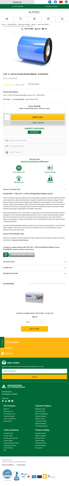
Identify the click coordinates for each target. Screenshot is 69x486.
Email (38, 29)
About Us (6, 409)
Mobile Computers (40, 436)
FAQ (5, 450)
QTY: (28, 322)
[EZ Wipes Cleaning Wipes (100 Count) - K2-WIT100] (34, 297)
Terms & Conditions (9, 419)
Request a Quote (40, 419)
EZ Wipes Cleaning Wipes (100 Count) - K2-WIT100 (34, 313)
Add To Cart (34, 329)
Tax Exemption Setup (41, 426)
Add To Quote (38, 123)
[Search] (20, 19)
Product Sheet (35, 84)
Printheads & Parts (40, 443)
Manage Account (40, 409)
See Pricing (34, 132)
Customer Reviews (9, 416)
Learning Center (8, 433)
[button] (2, 342)
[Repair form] (34, 19)
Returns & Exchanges (41, 414)
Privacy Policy (8, 421)
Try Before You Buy (41, 421)
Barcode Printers (40, 438)
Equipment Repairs (40, 423)
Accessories (39, 448)
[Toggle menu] (7, 19)
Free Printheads (8, 448)
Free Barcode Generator (11, 438)
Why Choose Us (8, 411)
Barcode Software (40, 445)
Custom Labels (8, 436)
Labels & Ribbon (40, 440)
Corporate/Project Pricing (11, 443)
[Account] (48, 19)
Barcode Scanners (40, 433)
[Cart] (62, 19)
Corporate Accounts (10, 445)
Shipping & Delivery (40, 416)
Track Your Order (40, 411)
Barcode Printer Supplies (20, 240)
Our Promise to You (9, 414)
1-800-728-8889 (28, 29)
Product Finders (8, 440)
